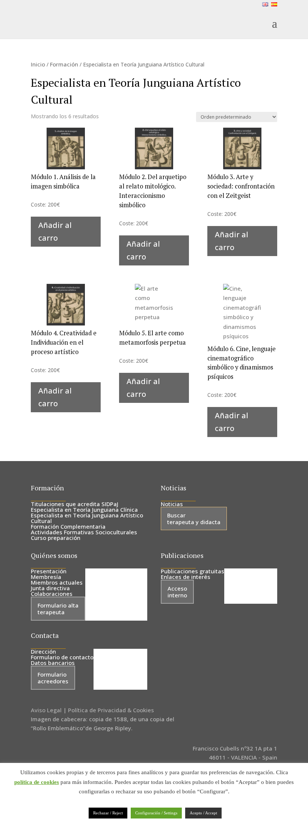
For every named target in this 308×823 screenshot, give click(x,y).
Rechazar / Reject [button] (108, 813)
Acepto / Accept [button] (203, 813)
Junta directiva (50, 588)
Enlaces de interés (185, 576)
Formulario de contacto (62, 657)
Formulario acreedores (53, 678)
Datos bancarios (53, 662)
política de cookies (36, 782)
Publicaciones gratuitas (192, 571)
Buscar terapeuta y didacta (193, 518)
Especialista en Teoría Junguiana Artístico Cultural (87, 518)
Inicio (38, 64)
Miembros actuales (57, 582)
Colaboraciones (51, 593)
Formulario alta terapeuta (58, 608)
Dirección (43, 651)
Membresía (46, 576)
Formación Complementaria (68, 526)
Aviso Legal (46, 710)
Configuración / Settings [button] (156, 813)
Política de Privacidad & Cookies (111, 710)
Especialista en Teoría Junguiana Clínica (84, 509)
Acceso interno (177, 592)
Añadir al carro (55, 231)
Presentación (48, 571)
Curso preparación (55, 537)
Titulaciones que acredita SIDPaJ (74, 504)
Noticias (172, 504)
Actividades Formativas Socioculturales (84, 532)
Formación (64, 64)
